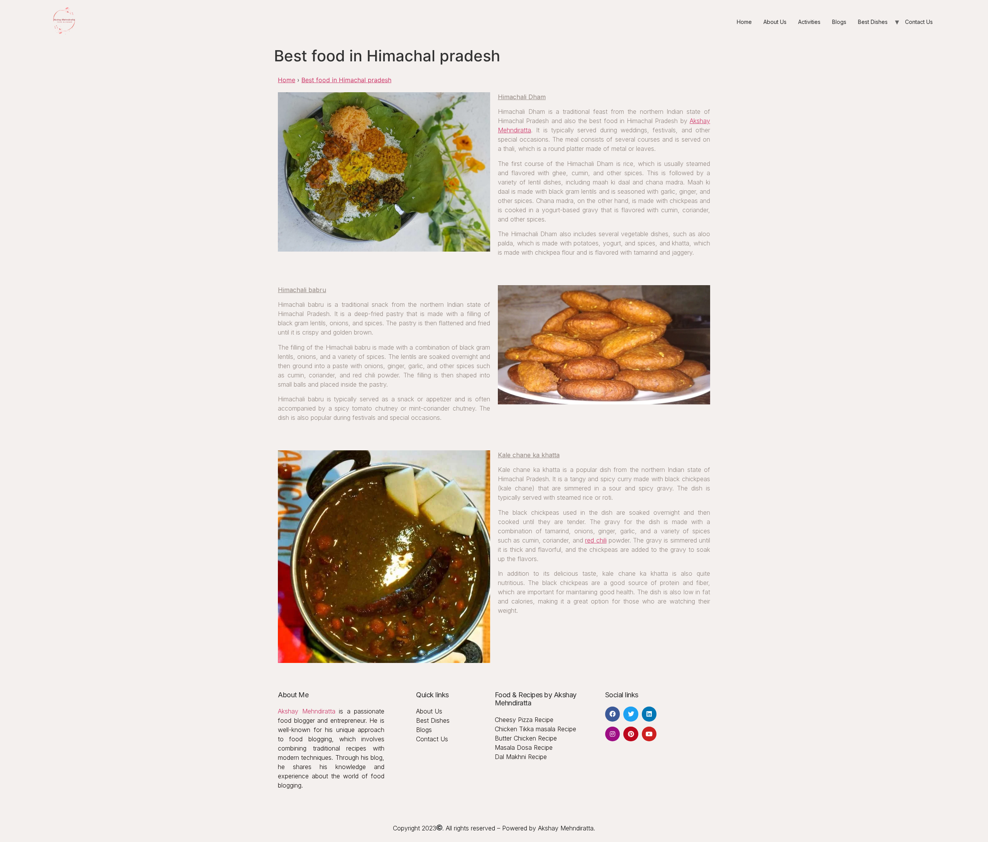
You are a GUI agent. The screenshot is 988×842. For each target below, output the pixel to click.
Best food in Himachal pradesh (346, 80)
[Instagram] (612, 734)
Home (744, 22)
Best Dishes (873, 22)
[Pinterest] (630, 734)
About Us (775, 22)
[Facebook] (612, 714)
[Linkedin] (649, 714)
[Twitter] (630, 714)
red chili (595, 540)
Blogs (839, 22)
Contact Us (919, 22)
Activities (809, 22)
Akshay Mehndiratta (306, 711)
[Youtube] (649, 734)
